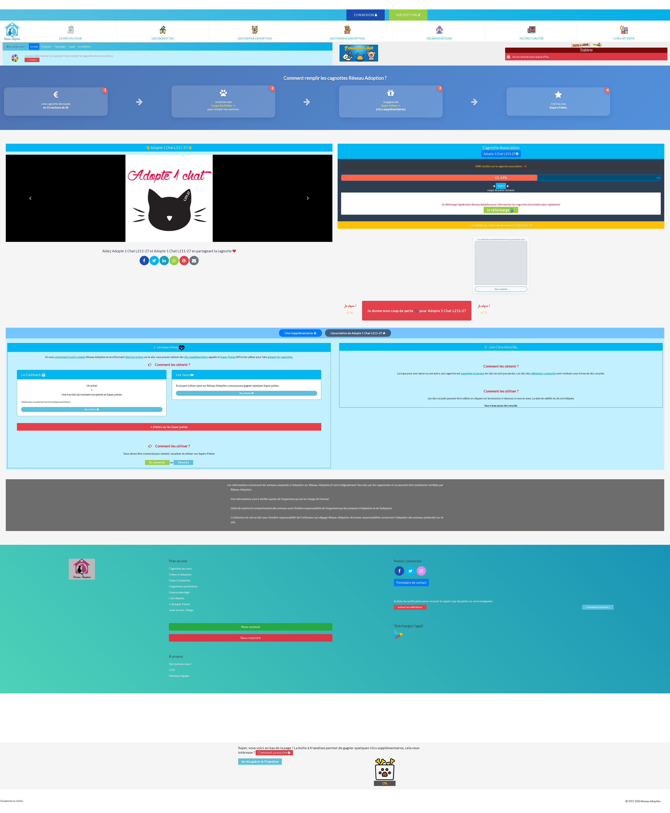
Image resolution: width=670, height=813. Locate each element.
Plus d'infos (91, 409)
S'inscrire (183, 462)
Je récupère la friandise (260, 761)
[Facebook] (144, 260)
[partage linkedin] (164, 260)
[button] (30, 198)
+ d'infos (32, 59)
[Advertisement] (335, 717)
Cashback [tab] (46, 46)
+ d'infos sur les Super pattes (169, 426)
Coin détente (176, 598)
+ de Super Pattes (179, 604)
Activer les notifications (410, 607)
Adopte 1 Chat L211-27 (499, 154)
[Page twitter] (410, 571)
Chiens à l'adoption (180, 574)
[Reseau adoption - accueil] (82, 569)
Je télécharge (498, 210)
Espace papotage (179, 592)
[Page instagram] (421, 571)
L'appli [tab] (72, 46)
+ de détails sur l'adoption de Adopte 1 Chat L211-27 (501, 225)
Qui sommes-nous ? (180, 663)
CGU (172, 669)
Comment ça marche (273, 752)
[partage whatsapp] (174, 260)
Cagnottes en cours (180, 568)
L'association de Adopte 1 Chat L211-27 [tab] (357, 333)
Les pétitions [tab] (84, 46)
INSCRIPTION (407, 15)
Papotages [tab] (59, 46)
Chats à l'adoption (179, 580)
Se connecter (157, 462)
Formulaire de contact (411, 582)
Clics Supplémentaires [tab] (299, 333)
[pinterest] (184, 260)
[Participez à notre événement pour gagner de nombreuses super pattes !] (358, 52)
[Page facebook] (399, 571)
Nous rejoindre (250, 638)
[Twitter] (154, 260)
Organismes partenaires (183, 586)
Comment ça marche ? (597, 607)
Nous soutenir (500, 289)
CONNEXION (364, 15)
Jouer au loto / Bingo (181, 610)
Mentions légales (179, 675)
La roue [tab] (34, 46)
